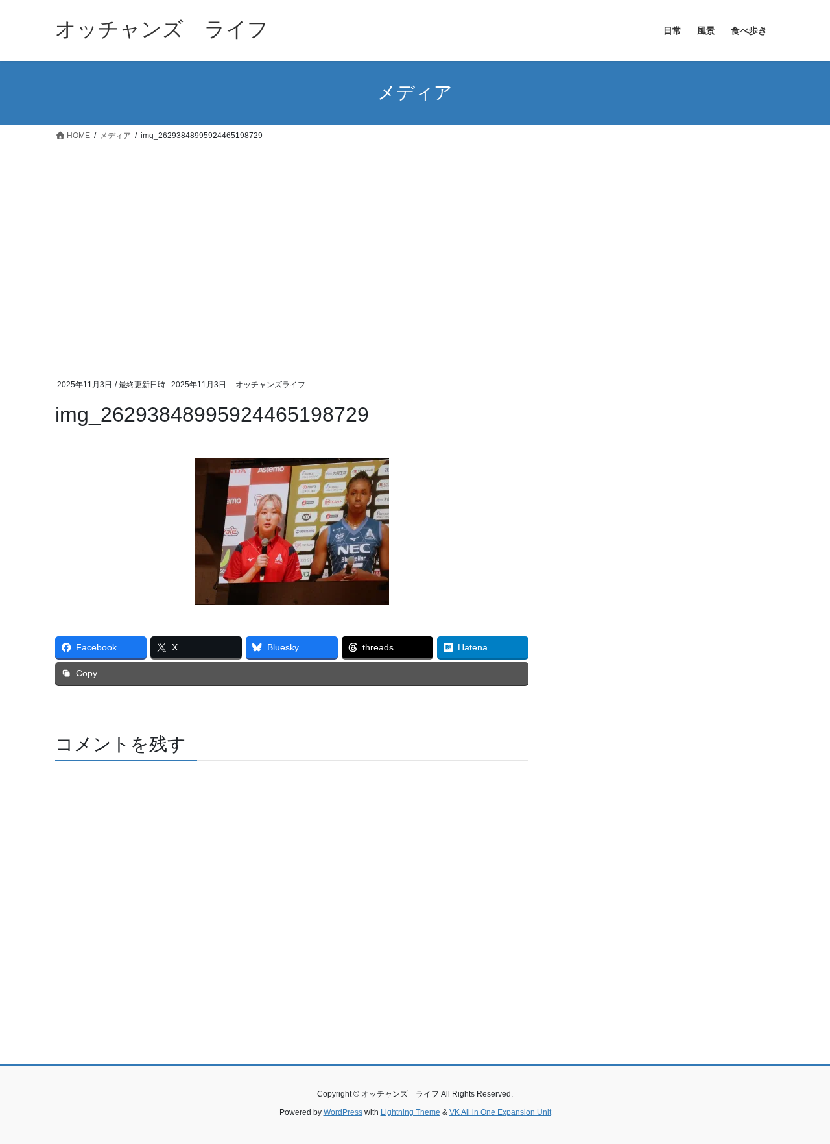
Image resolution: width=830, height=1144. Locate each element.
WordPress (343, 1112)
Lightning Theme (410, 1112)
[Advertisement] (415, 242)
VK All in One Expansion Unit (500, 1112)
